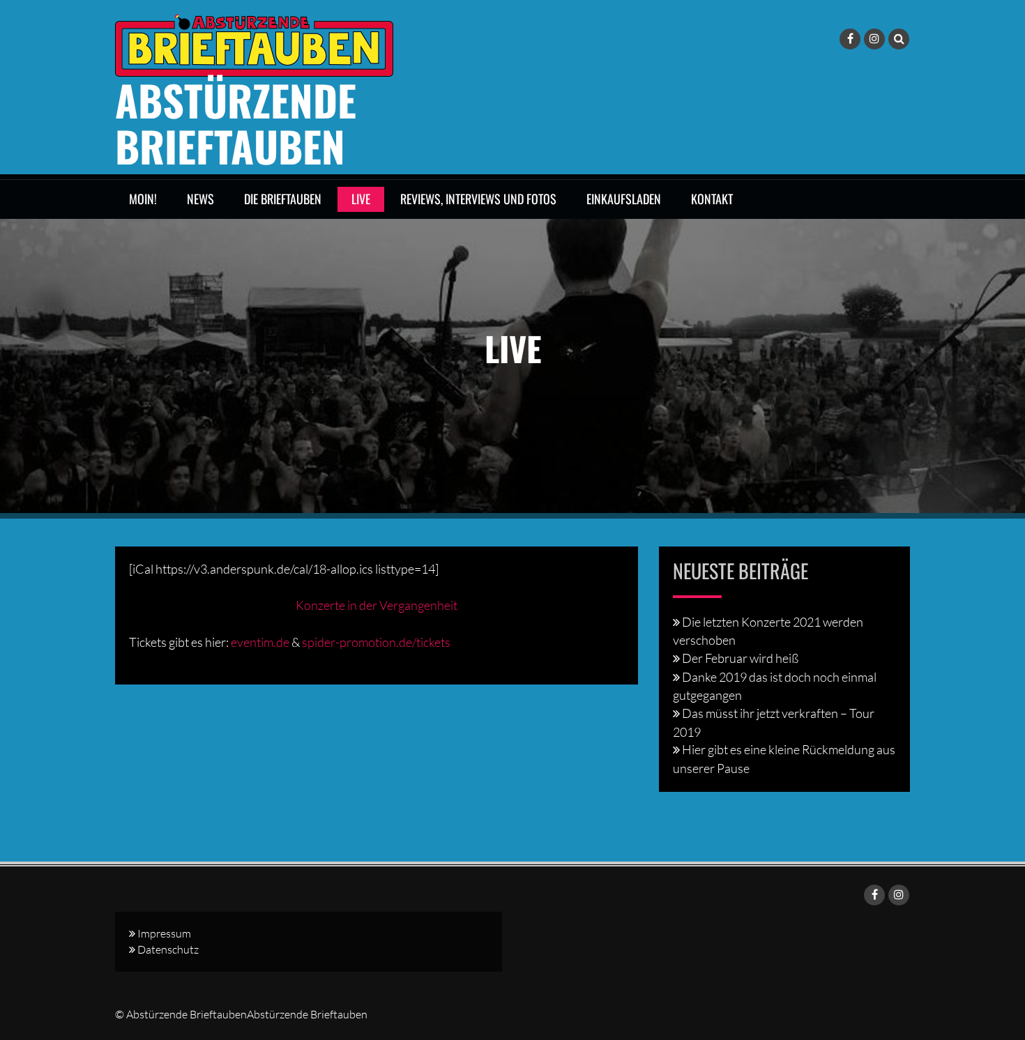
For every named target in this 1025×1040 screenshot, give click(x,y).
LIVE (360, 199)
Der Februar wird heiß (740, 658)
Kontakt (712, 199)
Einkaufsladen (623, 199)
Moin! (143, 199)
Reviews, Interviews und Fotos (478, 199)
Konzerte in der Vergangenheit (376, 605)
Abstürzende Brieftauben (235, 122)
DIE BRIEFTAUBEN (282, 199)
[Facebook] (850, 39)
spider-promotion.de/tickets (376, 642)
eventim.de (260, 642)
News (200, 199)
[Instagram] (874, 39)
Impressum (164, 933)
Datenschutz (168, 949)
